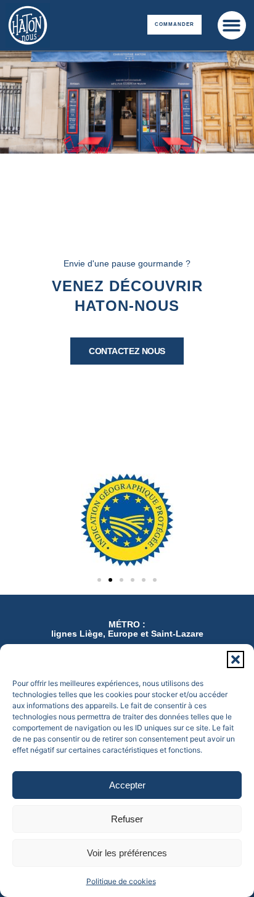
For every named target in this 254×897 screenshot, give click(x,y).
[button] (235, 659)
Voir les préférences (127, 853)
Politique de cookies (121, 881)
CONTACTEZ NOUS (127, 351)
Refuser (127, 819)
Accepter (127, 785)
